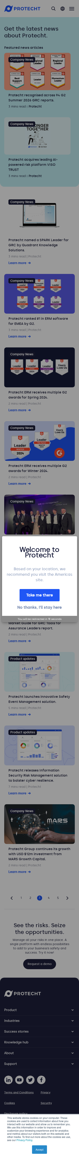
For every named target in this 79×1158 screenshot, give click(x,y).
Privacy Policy (24, 1140)
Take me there (39, 595)
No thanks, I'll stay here (39, 607)
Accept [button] (39, 1149)
